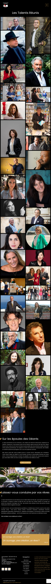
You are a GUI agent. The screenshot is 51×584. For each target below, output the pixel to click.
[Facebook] (3, 569)
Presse (26, 572)
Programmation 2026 (26, 561)
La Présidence (26, 565)
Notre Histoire (26, 567)
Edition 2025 (26, 563)
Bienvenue (26, 560)
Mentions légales (6, 564)
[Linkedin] (9, 569)
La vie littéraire (26, 570)
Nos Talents (26, 568)
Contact (26, 573)
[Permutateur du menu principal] (46, 5)
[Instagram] (6, 569)
